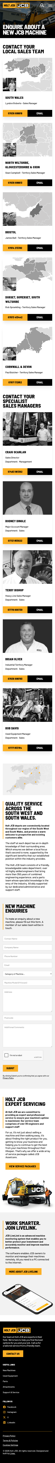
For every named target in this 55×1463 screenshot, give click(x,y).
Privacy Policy (8, 1078)
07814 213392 (15, 247)
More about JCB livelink (23, 1271)
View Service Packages (22, 1166)
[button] (49, 5)
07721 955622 (15, 540)
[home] (16, 5)
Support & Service (11, 1392)
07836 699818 (15, 113)
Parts (5, 1381)
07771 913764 (15, 747)
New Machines (9, 1370)
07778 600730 (15, 609)
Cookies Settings (10, 1445)
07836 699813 (15, 182)
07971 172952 (15, 382)
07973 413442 (15, 317)
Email (40, 113)
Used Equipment (10, 1376)
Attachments (9, 1387)
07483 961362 (15, 471)
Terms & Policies (10, 1440)
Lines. (12, 1453)
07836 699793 (15, 678)
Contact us (12, 1353)
